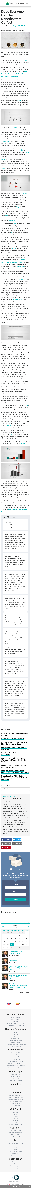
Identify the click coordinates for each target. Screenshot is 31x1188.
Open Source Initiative (15, 1101)
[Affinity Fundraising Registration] (16, 1177)
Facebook (8, 840)
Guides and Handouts (15, 1040)
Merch (15, 1089)
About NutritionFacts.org (15, 1143)
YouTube (7, 844)
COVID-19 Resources (15, 1046)
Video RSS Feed (15, 1135)
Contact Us (15, 1162)
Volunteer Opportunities (15, 1095)
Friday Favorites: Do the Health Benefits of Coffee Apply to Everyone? (15, 771)
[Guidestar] (12, 1177)
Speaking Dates (15, 1038)
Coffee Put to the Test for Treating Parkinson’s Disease (13, 766)
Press (15, 1164)
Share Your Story (15, 1103)
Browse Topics (15, 1017)
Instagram (19, 844)
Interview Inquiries (15, 1168)
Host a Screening (15, 1105)
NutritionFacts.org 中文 (15, 1124)
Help (15, 1145)
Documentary (15, 1025)
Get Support (15, 1147)
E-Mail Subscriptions (15, 1131)
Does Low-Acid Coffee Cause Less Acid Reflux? (13, 754)
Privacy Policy (16, 1153)
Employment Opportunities (15, 1099)
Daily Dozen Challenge (15, 1080)
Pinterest (8, 847)
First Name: (15, 884)
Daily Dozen (15, 1078)
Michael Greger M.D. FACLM (16, 26)
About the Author (9, 796)
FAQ (15, 1149)
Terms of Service (15, 1155)
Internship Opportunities (16, 1097)
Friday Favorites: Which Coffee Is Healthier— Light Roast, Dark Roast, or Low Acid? (15, 778)
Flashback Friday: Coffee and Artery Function (14, 734)
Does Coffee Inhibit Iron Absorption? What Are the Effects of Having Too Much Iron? (14, 760)
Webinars (15, 1036)
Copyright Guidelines (15, 1151)
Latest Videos (15, 1021)
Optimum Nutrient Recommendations (15, 1044)
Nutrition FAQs (15, 1042)
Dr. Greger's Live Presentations (15, 1023)
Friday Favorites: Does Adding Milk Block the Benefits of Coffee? (14, 743)
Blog (15, 1032)
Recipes (15, 1034)
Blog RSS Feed (15, 1137)
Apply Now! (21, 1184)
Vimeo (15, 1122)
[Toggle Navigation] (27, 2)
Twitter (18, 840)
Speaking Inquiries (15, 1166)
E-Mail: (15, 891)
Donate (15, 1087)
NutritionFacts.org (17, 3)
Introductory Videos (15, 1019)
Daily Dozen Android (15, 1076)
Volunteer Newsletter (15, 1133)
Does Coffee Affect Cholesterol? (12, 738)
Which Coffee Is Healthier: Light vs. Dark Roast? (14, 748)
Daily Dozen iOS (15, 1074)
